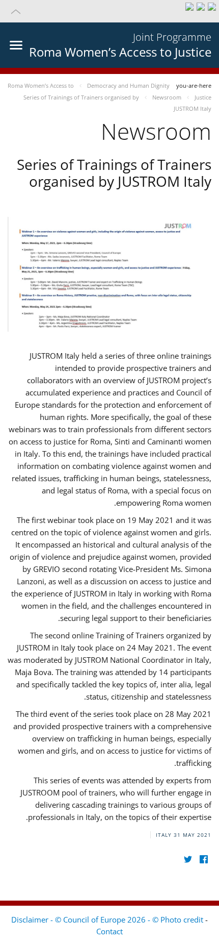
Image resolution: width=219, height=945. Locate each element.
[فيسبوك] (203, 859)
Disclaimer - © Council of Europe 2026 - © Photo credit (108, 919)
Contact (109, 931)
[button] (109, 11)
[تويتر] (188, 859)
